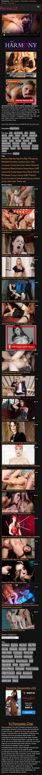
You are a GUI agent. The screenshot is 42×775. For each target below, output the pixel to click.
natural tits (15, 143)
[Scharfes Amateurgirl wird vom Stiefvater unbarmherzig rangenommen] (21, 361)
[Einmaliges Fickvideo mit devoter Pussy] (21, 244)
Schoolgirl (16, 146)
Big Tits (4, 135)
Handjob (18, 141)
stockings (35, 146)
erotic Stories (6, 138)
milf (37, 168)
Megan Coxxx (14, 128)
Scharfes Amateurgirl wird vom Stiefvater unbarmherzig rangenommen (16, 373)
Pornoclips (24, 1)
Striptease (5, 148)
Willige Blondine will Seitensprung (14, 491)
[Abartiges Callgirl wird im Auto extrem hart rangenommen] (21, 219)
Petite (30, 143)
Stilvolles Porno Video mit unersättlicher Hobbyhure (20, 301)
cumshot (21, 161)
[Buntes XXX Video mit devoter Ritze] (21, 571)
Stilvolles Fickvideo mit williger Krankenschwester (19, 443)
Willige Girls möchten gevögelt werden (15, 278)
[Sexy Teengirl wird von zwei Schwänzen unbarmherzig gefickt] (21, 455)
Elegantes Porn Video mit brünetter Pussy (16, 514)
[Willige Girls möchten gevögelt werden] (21, 267)
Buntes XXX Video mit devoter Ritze (14, 582)
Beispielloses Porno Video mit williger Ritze (17, 324)
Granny (35, 164)
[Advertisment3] (21, 338)
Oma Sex (11, 3)
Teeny (19, 181)
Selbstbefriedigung (24, 178)
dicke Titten (30, 161)
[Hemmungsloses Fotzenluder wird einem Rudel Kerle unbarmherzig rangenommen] (21, 594)
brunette (25, 135)
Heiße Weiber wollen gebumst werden (15, 420)
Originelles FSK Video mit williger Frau (15, 559)
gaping (11, 141)
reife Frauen (29, 175)
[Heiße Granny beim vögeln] (21, 386)
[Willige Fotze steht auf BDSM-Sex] (21, 619)
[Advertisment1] (21, 64)
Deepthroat (33, 135)
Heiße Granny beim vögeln (11, 397)
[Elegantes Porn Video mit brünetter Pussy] (21, 502)
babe (26, 133)
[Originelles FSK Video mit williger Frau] (21, 548)
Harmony (16, 154)
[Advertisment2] (21, 92)
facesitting (15, 138)
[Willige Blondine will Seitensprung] (21, 480)
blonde (11, 135)
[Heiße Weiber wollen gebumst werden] (21, 409)
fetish (22, 138)
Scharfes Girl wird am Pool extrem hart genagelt (18, 207)
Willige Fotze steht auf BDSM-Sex (13, 630)
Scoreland (11, 178)
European (6, 165)
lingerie (33, 141)
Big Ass (12, 158)
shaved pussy (25, 146)
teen (19, 148)
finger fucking (31, 138)
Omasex (6, 175)
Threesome (26, 148)
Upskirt (4, 151)
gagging (4, 141)
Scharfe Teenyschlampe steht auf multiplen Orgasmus (21, 536)
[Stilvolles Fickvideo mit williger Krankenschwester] (21, 432)
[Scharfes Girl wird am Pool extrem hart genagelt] (21, 196)
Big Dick (32, 133)
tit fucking (35, 148)
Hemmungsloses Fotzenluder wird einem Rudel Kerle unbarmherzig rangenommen (20, 606)
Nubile (13, 172)
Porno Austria (14, 1)
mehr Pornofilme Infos (9, 120)
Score (4, 178)
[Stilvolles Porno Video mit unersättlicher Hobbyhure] (21, 290)
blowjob (17, 135)
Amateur (5, 158)
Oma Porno (33, 171)
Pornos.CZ (8, 8)
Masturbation (6, 143)
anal (10, 133)
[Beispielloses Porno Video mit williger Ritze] (21, 313)
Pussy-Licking (6, 146)
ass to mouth (18, 133)
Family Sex (15, 165)
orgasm (23, 143)
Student (12, 148)
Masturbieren (29, 168)
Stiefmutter (11, 181)
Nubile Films (22, 172)
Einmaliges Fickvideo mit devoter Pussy (16, 255)
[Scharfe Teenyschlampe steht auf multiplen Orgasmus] (21, 525)
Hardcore (26, 141)
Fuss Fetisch (25, 165)
